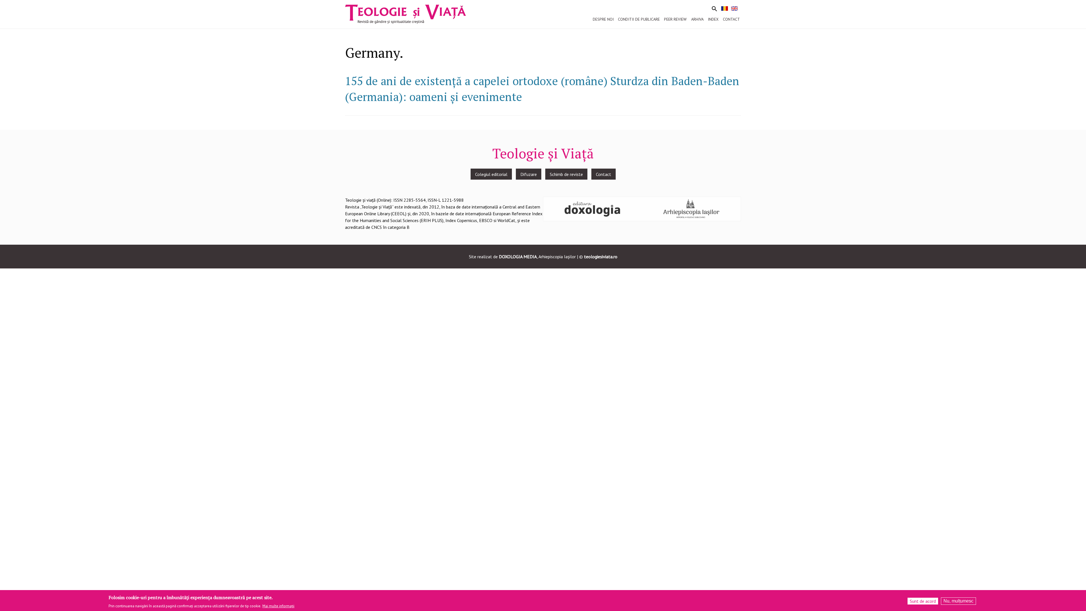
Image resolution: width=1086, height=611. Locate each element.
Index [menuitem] (713, 19)
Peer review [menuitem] (675, 19)
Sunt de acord (923, 601)
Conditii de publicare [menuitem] (639, 19)
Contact (603, 174)
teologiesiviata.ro (600, 256)
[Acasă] (405, 13)
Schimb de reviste (566, 174)
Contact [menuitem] (731, 19)
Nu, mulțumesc (958, 601)
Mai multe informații (278, 606)
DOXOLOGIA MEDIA (518, 256)
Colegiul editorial (491, 174)
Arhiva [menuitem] (697, 19)
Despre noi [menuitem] (603, 19)
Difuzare (528, 174)
